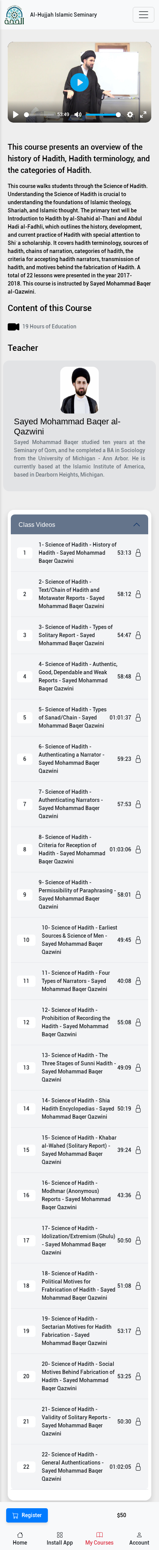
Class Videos (37, 524)
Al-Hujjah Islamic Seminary (63, 15)
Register (32, 1515)
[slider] (39, 114)
